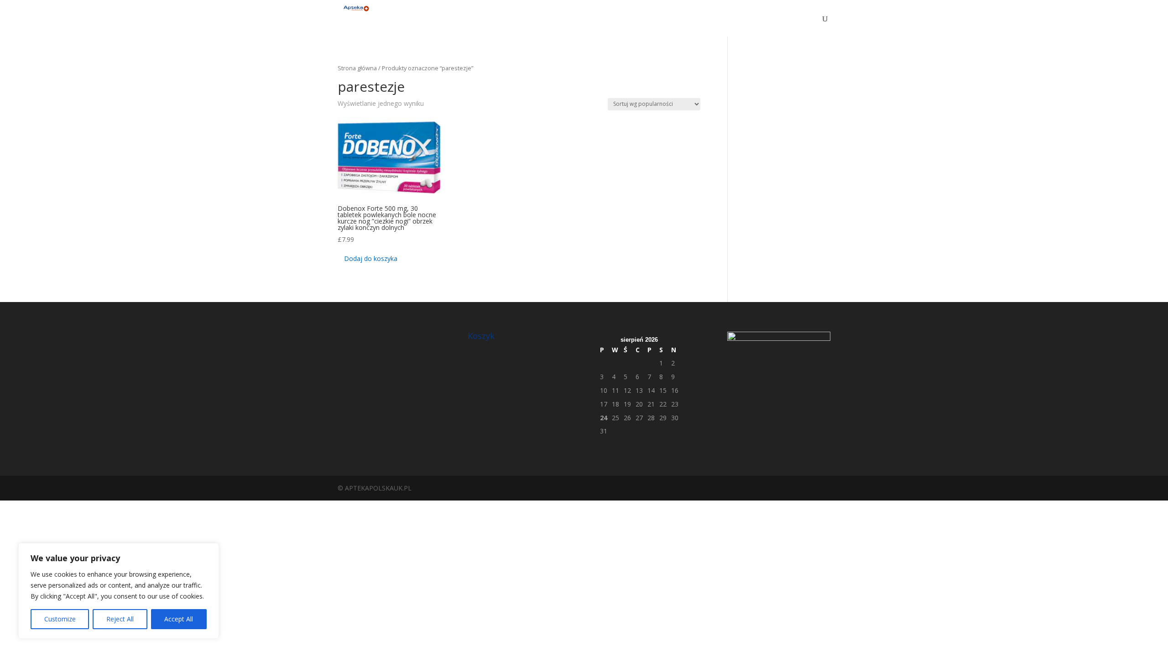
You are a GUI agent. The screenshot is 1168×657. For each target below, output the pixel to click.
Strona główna (357, 68)
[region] (118, 591)
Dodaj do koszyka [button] (370, 258)
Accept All (178, 619)
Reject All (120, 619)
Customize (60, 619)
